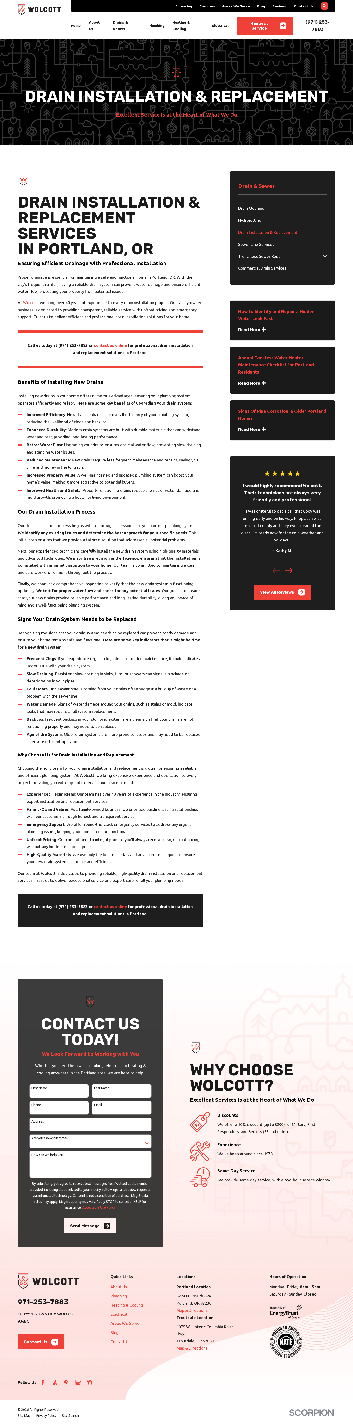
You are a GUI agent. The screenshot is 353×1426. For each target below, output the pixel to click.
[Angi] (54, 1382)
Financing (183, 6)
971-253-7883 (43, 1302)
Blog (261, 6)
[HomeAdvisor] (66, 1382)
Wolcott (30, 302)
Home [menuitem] (76, 26)
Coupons (207, 6)
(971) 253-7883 (73, 345)
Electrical (118, 1314)
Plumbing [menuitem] (156, 26)
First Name (39, 1088)
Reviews (279, 6)
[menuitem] (282, 208)
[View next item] (288, 571)
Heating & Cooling (126, 1305)
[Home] (39, 9)
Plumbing (118, 1296)
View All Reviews (277, 592)
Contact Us (304, 6)
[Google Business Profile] (78, 1382)
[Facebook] (43, 1382)
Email (98, 1105)
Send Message (85, 1225)
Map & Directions (191, 1310)
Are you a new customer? (50, 1138)
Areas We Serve (236, 6)
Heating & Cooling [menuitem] (181, 25)
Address (37, 1121)
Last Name (102, 1088)
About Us (118, 1287)
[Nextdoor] (89, 1382)
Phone (36, 1105)
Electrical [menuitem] (220, 26)
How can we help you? (48, 1155)
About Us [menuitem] (94, 25)
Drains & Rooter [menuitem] (120, 25)
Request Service (259, 26)
